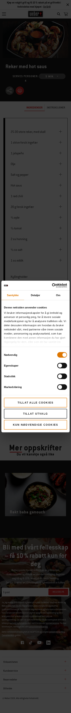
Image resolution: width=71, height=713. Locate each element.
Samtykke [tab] (13, 295)
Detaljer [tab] (35, 295)
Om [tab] (58, 295)
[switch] (62, 365)
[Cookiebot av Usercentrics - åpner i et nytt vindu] (52, 285)
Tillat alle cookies (36, 402)
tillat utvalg (35, 413)
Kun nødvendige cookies (35, 424)
